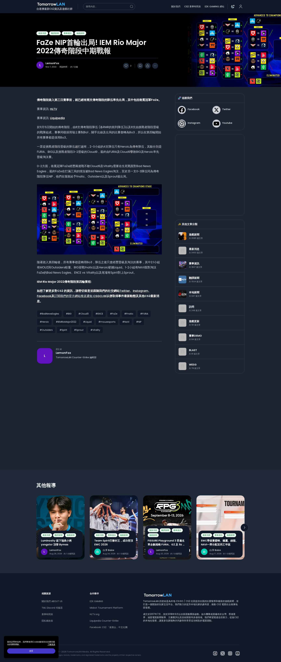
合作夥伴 (94, 593)
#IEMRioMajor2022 (66, 321)
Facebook (44, 296)
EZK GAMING (96, 601)
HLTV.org (94, 614)
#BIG (69, 313)
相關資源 (46, 593)
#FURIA (144, 313)
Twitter (125, 291)
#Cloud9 (83, 313)
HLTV (53, 109)
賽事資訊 (68, 33)
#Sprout (79, 330)
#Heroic (44, 321)
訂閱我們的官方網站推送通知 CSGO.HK (80, 296)
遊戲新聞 (80, 33)
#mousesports (106, 321)
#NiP (138, 321)
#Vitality (95, 330)
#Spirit (63, 330)
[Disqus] (99, 410)
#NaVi (125, 321)
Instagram (140, 291)
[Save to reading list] (140, 66)
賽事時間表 (47, 614)
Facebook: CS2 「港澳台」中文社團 (108, 627)
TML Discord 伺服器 (52, 607)
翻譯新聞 (55, 33)
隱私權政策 (47, 620)
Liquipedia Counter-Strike (104, 620)
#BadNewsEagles (49, 313)
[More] (155, 66)
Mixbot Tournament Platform (106, 607)
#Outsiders (46, 330)
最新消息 (42, 33)
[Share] (148, 66)
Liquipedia (57, 118)
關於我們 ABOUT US (52, 601)
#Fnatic (128, 313)
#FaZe (113, 313)
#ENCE (99, 313)
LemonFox (52, 63)
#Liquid (87, 321)
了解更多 (51, 644)
